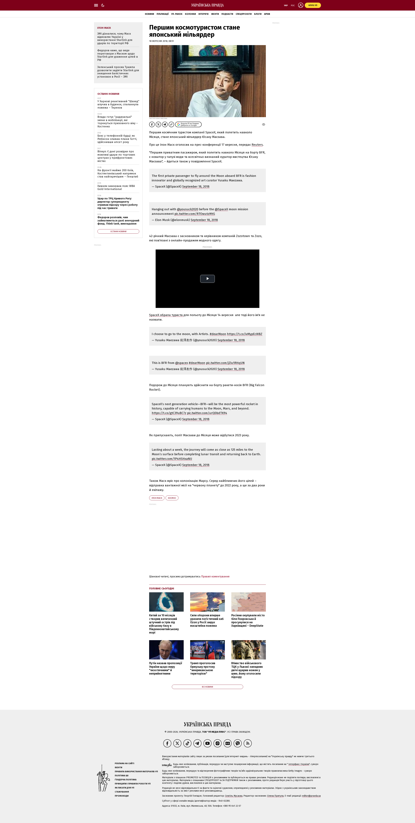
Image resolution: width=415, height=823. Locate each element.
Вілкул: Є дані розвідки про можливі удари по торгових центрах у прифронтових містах (116, 156)
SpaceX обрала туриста (166, 315)
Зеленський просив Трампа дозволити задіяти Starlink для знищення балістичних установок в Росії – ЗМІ (118, 71)
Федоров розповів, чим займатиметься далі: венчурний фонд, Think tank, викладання (118, 220)
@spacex (181, 363)
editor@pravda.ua (311, 795)
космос (172, 498)
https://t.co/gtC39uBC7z (169, 413)
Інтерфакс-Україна (298, 764)
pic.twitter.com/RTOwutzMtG (194, 214)
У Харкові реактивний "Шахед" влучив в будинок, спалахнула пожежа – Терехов (118, 104)
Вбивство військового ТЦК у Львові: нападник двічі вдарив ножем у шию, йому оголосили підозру (247, 670)
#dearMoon (218, 334)
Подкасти (227, 14)
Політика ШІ (121, 775)
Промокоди (122, 796)
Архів (267, 14)
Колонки (190, 14)
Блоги (257, 14)
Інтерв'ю (203, 14)
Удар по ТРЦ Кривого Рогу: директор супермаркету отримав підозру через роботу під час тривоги (117, 203)
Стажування (122, 792)
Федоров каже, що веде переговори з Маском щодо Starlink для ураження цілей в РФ (117, 55)
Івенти (215, 14)
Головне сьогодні (161, 588)
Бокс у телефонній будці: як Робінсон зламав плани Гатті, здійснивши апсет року (117, 139)
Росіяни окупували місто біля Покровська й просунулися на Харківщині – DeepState (248, 620)
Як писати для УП (124, 787)
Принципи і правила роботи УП (133, 783)
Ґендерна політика (125, 779)
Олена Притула (275, 795)
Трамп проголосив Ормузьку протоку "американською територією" (202, 668)
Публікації (163, 14)
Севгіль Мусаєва (233, 795)
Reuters (257, 144)
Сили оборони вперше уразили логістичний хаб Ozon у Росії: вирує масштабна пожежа (207, 620)
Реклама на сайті (124, 763)
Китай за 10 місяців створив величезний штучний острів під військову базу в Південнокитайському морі (164, 624)
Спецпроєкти (244, 14)
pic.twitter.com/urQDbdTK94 (207, 413)
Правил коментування (215, 576)
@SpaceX (221, 209)
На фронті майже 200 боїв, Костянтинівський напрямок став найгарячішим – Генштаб (117, 173)
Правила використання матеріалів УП (136, 771)
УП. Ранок (176, 14)
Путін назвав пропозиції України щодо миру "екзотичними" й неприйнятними (165, 668)
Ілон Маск (157, 498)
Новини (149, 14)
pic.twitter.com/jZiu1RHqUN (225, 363)
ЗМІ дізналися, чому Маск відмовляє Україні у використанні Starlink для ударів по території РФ (114, 38)
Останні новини (108, 93)
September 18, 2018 (195, 186)
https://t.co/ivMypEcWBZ (244, 334)
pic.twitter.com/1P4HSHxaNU (172, 459)
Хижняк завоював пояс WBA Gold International (116, 187)
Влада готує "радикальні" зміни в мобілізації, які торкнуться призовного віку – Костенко (117, 121)
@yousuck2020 (187, 209)
